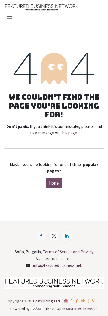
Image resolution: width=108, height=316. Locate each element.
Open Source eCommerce (77, 308)
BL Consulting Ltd (44, 300)
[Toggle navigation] (9, 18)
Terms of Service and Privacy (68, 251)
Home (54, 183)
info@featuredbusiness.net (57, 265)
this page (68, 132)
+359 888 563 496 (58, 259)
